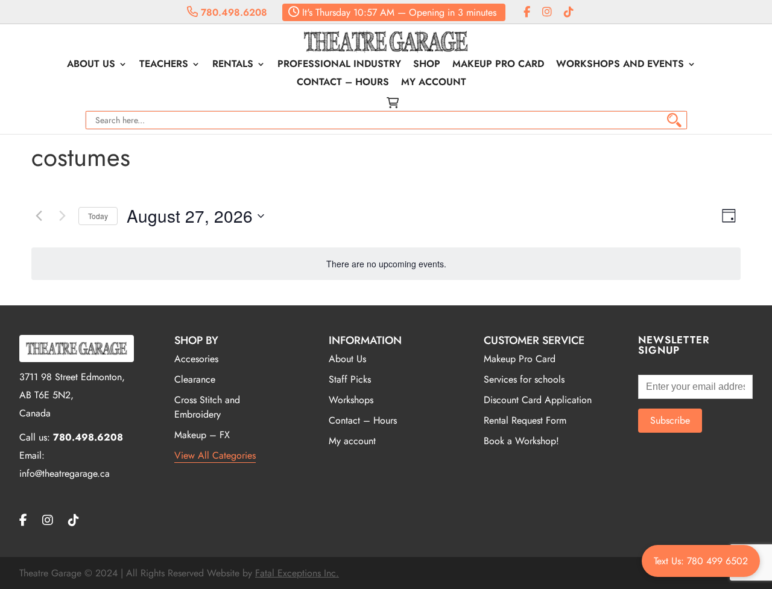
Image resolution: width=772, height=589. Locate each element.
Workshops (351, 400)
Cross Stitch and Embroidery (207, 407)
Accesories (196, 359)
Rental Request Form (525, 420)
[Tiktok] (569, 12)
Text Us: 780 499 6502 (701, 561)
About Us (91, 65)
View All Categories (215, 455)
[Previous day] (38, 216)
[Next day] (62, 216)
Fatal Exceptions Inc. (297, 573)
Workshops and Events (620, 65)
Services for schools (524, 379)
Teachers (163, 65)
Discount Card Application (538, 400)
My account (433, 83)
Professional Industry (339, 65)
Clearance (194, 379)
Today (98, 216)
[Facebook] (527, 12)
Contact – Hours (343, 83)
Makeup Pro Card (498, 65)
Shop (426, 65)
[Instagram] (547, 12)
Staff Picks (350, 379)
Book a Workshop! (521, 441)
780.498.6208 (232, 12)
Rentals (232, 65)
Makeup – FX (202, 435)
